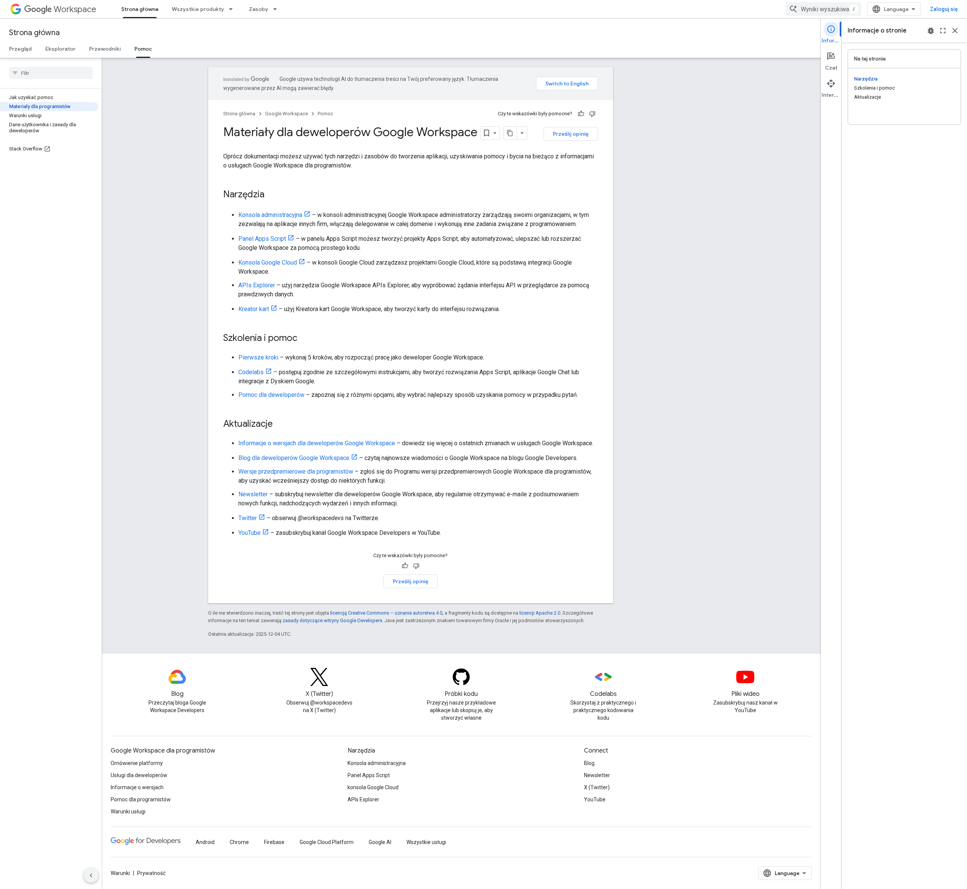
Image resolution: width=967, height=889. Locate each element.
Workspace (75, 9)
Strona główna (139, 9)
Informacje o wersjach (137, 787)
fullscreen (942, 30)
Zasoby (258, 9)
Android (205, 842)
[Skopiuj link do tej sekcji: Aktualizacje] (280, 424)
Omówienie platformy (137, 763)
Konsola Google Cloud (267, 262)
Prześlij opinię (571, 133)
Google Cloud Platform (327, 842)
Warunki (120, 873)
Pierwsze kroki (258, 357)
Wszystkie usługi (426, 842)
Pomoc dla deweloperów (271, 394)
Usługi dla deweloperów (139, 775)
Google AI (380, 842)
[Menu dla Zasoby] (277, 9)
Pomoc (143, 48)
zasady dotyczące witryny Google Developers (332, 620)
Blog (589, 763)
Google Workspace (286, 113)
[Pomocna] (581, 113)
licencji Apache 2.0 (539, 613)
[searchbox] (51, 73)
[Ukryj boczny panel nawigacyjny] (91, 875)
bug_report (930, 30)
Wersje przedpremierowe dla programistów (295, 471)
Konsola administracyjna (270, 214)
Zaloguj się (944, 9)
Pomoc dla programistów (141, 799)
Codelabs (251, 372)
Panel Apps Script (262, 238)
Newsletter (253, 494)
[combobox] (823, 9)
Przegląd (20, 48)
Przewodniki (105, 48)
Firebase (274, 842)
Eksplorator (60, 48)
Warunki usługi (128, 811)
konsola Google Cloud (373, 787)
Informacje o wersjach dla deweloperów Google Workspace (316, 443)
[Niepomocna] (592, 113)
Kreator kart (253, 309)
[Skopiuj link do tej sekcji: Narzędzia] (272, 195)
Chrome (239, 842)
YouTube (249, 532)
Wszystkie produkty (198, 9)
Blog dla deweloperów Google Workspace (293, 458)
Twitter (247, 518)
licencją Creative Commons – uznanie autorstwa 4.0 (386, 613)
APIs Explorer (256, 285)
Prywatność (151, 873)
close (954, 30)
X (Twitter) (597, 787)
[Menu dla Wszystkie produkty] (233, 9)
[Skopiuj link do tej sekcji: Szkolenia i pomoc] (304, 338)
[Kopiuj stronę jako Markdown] (510, 133)
